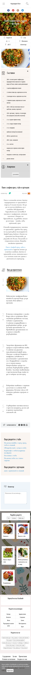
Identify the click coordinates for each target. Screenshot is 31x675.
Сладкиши (22, 617)
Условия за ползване (8, 659)
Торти (22, 626)
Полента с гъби (10, 456)
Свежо (22, 620)
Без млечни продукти (18, 640)
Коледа (8, 614)
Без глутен (14, 637)
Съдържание (7, 656)
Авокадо (20, 642)
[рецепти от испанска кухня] (29, 193)
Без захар (9, 640)
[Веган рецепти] (10, 194)
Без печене (24, 648)
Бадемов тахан (8, 648)
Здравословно (22, 614)
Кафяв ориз (21, 518)
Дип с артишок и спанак (14, 471)
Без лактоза (17, 648)
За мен (15, 656)
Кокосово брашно (24, 637)
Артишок (14, 518)
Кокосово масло (7, 642)
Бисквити (8, 617)
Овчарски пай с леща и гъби (15, 448)
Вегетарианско (22, 623)
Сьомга (15, 642)
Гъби (9, 518)
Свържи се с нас (22, 659)
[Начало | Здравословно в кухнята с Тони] (15, 5)
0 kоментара (23, 44)
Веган (8, 620)
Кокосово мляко (20, 645)
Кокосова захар (10, 645)
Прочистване (23, 656)
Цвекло (26, 642)
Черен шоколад (6, 637)
